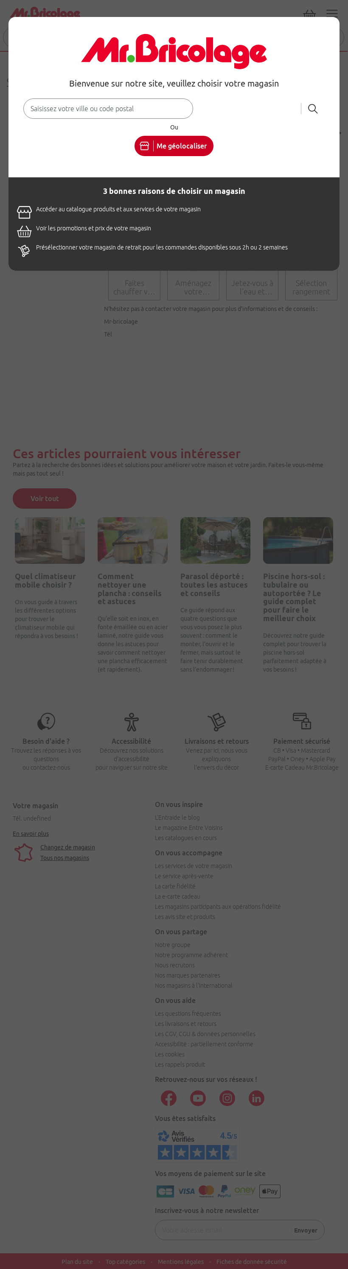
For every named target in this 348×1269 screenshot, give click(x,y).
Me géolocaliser (182, 146)
